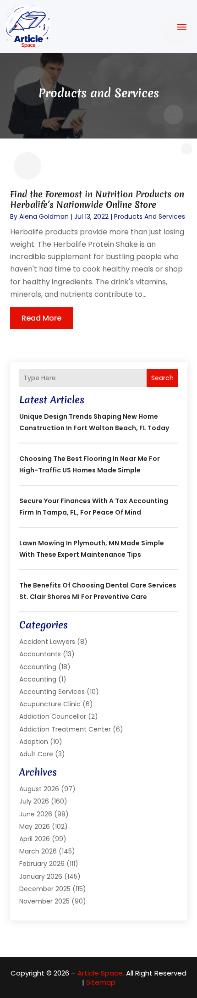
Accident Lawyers (47, 641)
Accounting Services (52, 691)
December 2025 (45, 888)
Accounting (37, 666)
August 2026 (39, 788)
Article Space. (100, 973)
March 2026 (38, 851)
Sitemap (100, 982)
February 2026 (42, 863)
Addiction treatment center (65, 729)
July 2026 (34, 801)
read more (41, 318)
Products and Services (149, 216)
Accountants (40, 654)
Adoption (33, 741)
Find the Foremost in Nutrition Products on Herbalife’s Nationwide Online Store (97, 199)
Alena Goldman (44, 216)
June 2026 (35, 814)
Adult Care (36, 754)
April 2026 (34, 838)
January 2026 (40, 876)
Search (162, 378)
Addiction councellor (52, 716)
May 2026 (34, 826)
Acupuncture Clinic (50, 704)
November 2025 (44, 901)
